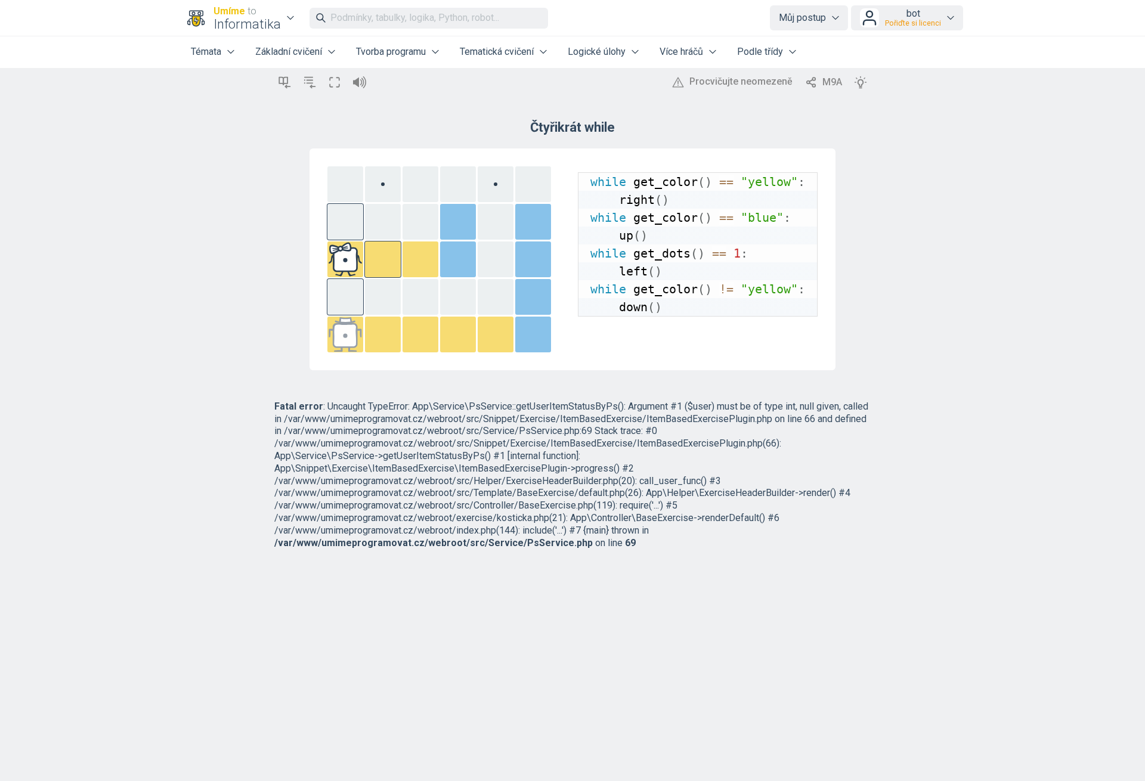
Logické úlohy (597, 51)
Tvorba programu (391, 51)
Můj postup (802, 17)
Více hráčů (681, 51)
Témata (206, 51)
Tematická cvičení (497, 51)
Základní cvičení (288, 51)
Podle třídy (760, 51)
